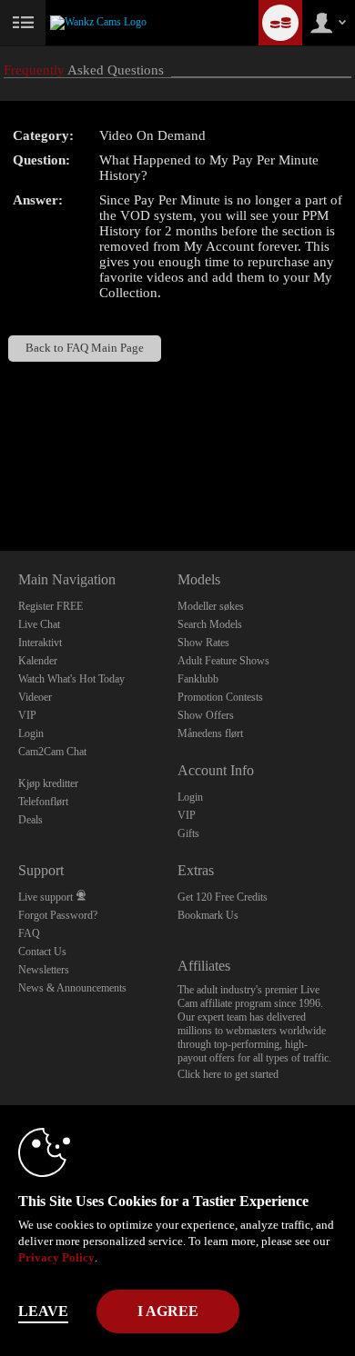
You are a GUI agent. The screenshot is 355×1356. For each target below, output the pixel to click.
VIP (27, 715)
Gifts (188, 833)
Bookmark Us (208, 915)
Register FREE (50, 606)
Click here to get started (228, 1074)
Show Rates (203, 642)
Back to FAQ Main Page (84, 348)
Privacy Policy (56, 1257)
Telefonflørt (43, 801)
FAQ (29, 933)
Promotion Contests (220, 697)
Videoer (35, 697)
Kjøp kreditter (48, 783)
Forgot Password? (57, 915)
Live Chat (39, 624)
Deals (30, 819)
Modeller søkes (211, 606)
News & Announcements (72, 988)
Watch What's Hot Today (71, 679)
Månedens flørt (210, 733)
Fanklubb (198, 679)
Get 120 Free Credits (223, 897)
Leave (43, 1311)
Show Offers (206, 715)
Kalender (37, 660)
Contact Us (42, 951)
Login (31, 733)
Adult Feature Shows (223, 660)
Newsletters (43, 969)
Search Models (210, 624)
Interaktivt (40, 642)
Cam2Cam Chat (52, 751)
